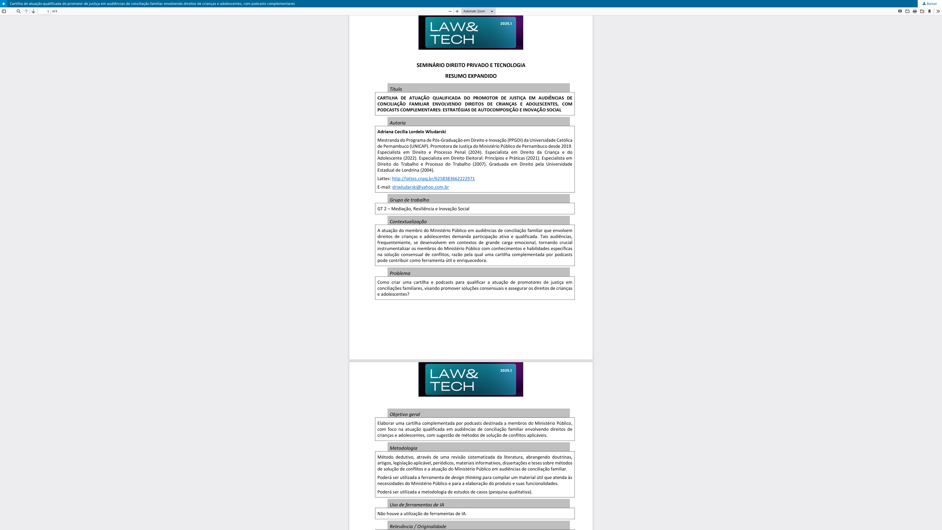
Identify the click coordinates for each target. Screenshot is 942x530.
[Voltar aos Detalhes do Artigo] (3, 3)
